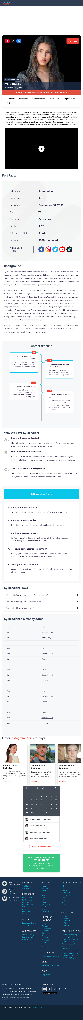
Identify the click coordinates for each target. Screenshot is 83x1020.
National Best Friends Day (70, 951)
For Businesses (27, 898)
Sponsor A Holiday (28, 937)
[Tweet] (12, 41)
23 (41, 808)
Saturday (45, 947)
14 (32, 804)
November (45, 909)
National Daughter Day (69, 953)
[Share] (18, 41)
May (43, 895)
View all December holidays (41, 846)
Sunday (44, 933)
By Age (64, 916)
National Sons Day (67, 942)
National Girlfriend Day (69, 935)
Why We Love (54, 99)
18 (51, 804)
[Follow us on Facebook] (50, 989)
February (45, 888)
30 (42, 813)
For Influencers (27, 904)
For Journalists (27, 900)
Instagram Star (12, 79)
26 (56, 808)
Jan (56, 788)
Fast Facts (11, 99)
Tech (63, 904)
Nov (27, 788)
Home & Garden (67, 895)
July (43, 900)
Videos (24, 914)
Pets (63, 900)
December (45, 911)
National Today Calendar (50, 956)
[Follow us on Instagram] (55, 989)
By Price (64, 923)
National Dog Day (67, 958)
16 (41, 804)
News (24, 909)
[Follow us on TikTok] (65, 989)
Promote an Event (29, 923)
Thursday (45, 942)
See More (6, 781)
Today (44, 924)
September (46, 904)
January (44, 886)
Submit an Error (27, 925)
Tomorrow (45, 926)
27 (27, 813)
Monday (45, 935)
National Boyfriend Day (69, 939)
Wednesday (46, 940)
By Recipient (66, 925)
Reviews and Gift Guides (50, 965)
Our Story (25, 888)
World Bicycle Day (67, 955)
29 (36, 813)
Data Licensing (27, 939)
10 (46, 800)
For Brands (26, 902)
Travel (63, 907)
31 (46, 813)
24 (47, 808)
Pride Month (65, 948)
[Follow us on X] (60, 989)
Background (23, 99)
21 (31, 808)
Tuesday (45, 938)
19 (56, 804)
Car (62, 888)
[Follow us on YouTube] (45, 989)
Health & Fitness (67, 893)
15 (36, 804)
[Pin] (7, 41)
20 (27, 808)
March (44, 891)
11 (51, 800)
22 (36, 808)
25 (51, 808)
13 (27, 804)
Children (64, 891)
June (43, 898)
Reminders (26, 911)
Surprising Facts (70, 99)
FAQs (9, 103)
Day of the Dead (67, 937)
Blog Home (46, 975)
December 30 (47, 632)
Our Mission (26, 886)
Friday (44, 944)
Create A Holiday (28, 935)
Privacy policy (37, 1007)
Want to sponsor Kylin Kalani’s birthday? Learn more (40, 92)
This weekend (47, 928)
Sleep (63, 902)
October (45, 907)
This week (45, 931)
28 (32, 813)
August (44, 902)
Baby (63, 886)
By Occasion (65, 921)
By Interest (65, 918)
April (43, 893)
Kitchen (64, 898)
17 (46, 804)
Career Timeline (38, 99)
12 (56, 800)
